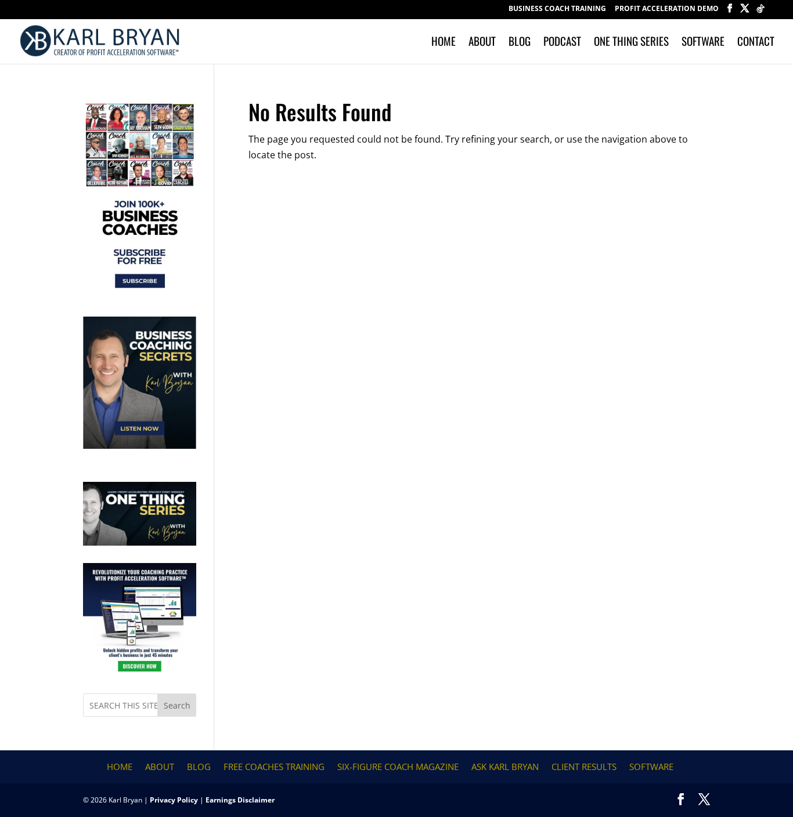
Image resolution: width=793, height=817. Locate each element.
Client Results (584, 766)
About (482, 43)
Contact (755, 43)
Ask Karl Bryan (505, 766)
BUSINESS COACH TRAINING (557, 9)
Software (703, 43)
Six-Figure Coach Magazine (398, 766)
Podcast (562, 43)
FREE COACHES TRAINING (274, 766)
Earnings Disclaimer (240, 800)
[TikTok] (760, 12)
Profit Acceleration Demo (667, 9)
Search (177, 705)
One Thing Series (631, 43)
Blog (520, 43)
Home (443, 43)
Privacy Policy (174, 800)
